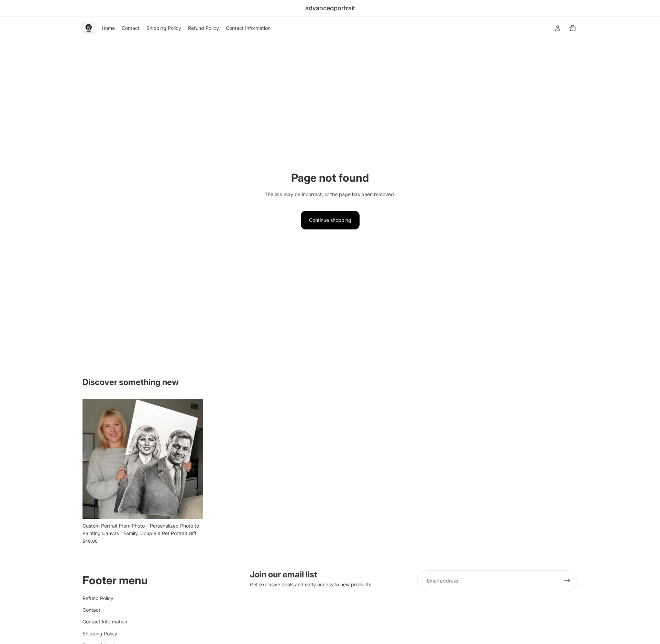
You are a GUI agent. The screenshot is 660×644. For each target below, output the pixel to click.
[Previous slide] (92, 458)
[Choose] (192, 508)
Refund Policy (97, 598)
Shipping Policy (99, 633)
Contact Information (104, 621)
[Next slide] (193, 458)
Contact (91, 610)
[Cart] (572, 28)
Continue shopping (330, 220)
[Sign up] (567, 581)
